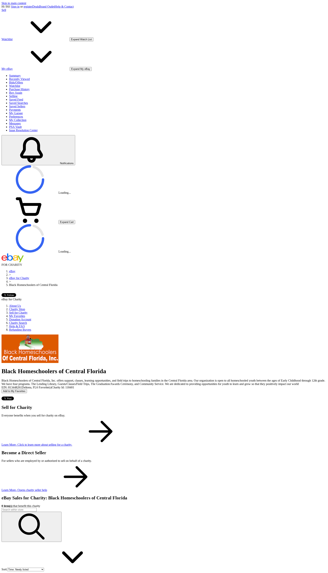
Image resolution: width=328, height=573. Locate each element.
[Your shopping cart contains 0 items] (30, 222)
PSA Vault (15, 126)
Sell (4, 10)
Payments (15, 109)
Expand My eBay (80, 69)
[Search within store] (32, 527)
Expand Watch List (81, 39)
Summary (15, 75)
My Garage (16, 113)
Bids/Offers (16, 82)
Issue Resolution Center (23, 130)
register (28, 6)
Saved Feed (16, 99)
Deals (35, 6)
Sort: (4, 569)
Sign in (15, 6)
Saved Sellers (17, 106)
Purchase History (19, 89)
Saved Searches (18, 103)
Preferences (16, 116)
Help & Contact (64, 6)
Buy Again (15, 92)
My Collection (17, 120)
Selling (13, 96)
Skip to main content (14, 3)
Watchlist (14, 85)
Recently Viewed (19, 79)
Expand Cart (67, 222)
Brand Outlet (47, 6)
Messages (15, 123)
